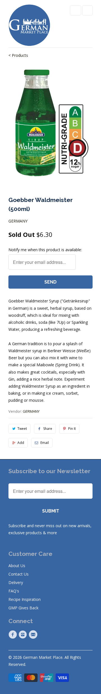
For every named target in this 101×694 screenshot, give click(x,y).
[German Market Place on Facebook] (13, 634)
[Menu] (75, 10)
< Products (18, 55)
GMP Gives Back (23, 607)
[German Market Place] (29, 25)
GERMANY (17, 221)
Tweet (22, 428)
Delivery (15, 582)
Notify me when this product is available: (45, 249)
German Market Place (43, 657)
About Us (16, 565)
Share (47, 428)
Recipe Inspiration (24, 599)
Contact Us (18, 574)
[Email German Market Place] (34, 634)
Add (20, 442)
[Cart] (87, 10)
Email (44, 442)
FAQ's (13, 591)
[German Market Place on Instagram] (24, 634)
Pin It (72, 428)
